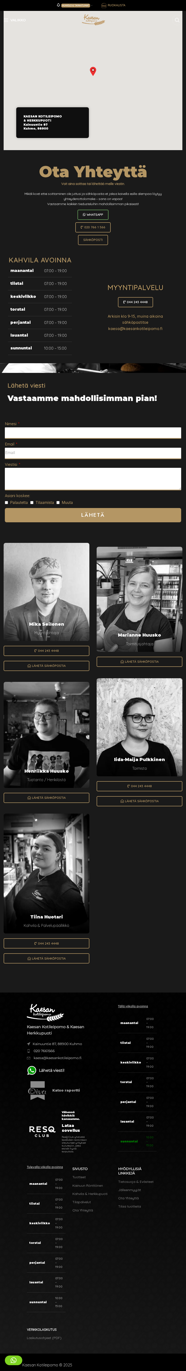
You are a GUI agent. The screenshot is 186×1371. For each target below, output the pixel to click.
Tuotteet (79, 1177)
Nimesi (11, 423)
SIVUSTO (80, 1169)
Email (10, 444)
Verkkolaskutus (42, 1329)
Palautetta (19, 502)
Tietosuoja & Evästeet (136, 1181)
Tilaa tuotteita (129, 1206)
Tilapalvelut (81, 1202)
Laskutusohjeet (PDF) (44, 1338)
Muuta (67, 502)
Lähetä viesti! (51, 1070)
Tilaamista (45, 502)
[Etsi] (177, 20)
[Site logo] (93, 19)
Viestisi (11, 464)
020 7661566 (44, 1051)
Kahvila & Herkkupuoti (90, 1194)
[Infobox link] (57, 1090)
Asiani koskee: (17, 495)
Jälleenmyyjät (129, 1190)
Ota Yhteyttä (82, 1210)
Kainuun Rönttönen (87, 1185)
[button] (93, 71)
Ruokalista (116, 5)
